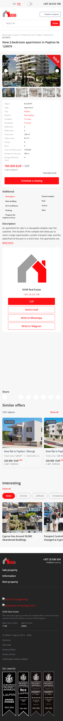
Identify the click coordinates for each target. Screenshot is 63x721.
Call (32, 301)
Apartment (48, 35)
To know (27, 119)
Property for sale (28, 35)
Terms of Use (8, 654)
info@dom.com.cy (53, 562)
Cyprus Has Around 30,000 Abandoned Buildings (17, 538)
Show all (54, 412)
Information (9, 576)
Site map (6, 644)
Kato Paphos (29, 115)
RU (14, 3)
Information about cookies (15, 659)
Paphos (39, 35)
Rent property (10, 581)
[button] (57, 71)
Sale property (9, 570)
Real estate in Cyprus (10, 35)
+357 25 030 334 (52, 559)
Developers (10, 196)
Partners (6, 640)
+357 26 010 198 (52, 3)
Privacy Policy (8, 649)
